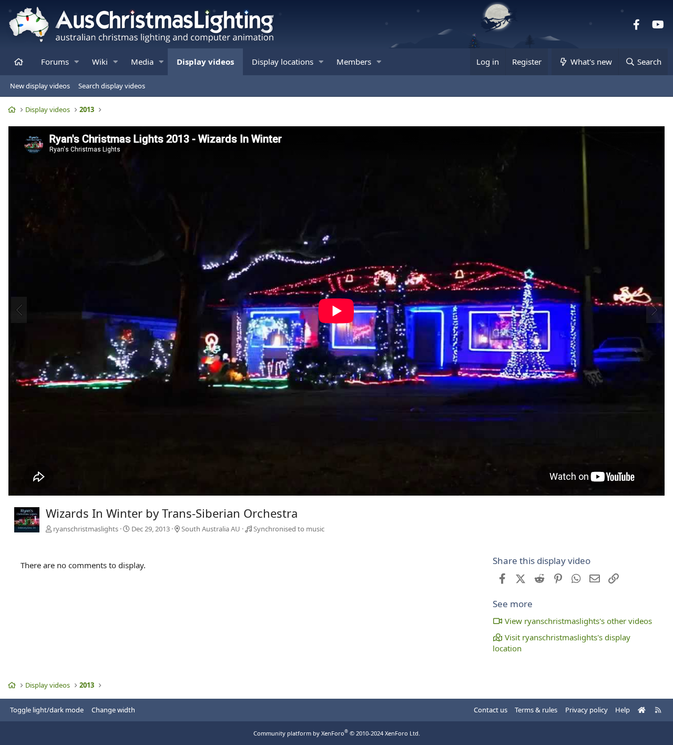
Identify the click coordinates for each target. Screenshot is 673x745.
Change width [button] (113, 709)
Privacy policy (586, 709)
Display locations (282, 61)
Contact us (490, 709)
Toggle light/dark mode (47, 709)
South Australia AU (210, 528)
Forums (55, 61)
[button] (76, 61)
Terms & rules (536, 709)
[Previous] (19, 310)
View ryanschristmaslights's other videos (578, 621)
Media (142, 61)
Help (622, 709)
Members (353, 61)
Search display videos (111, 85)
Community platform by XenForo (336, 733)
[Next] (654, 310)
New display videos (40, 85)
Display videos (205, 61)
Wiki (100, 61)
